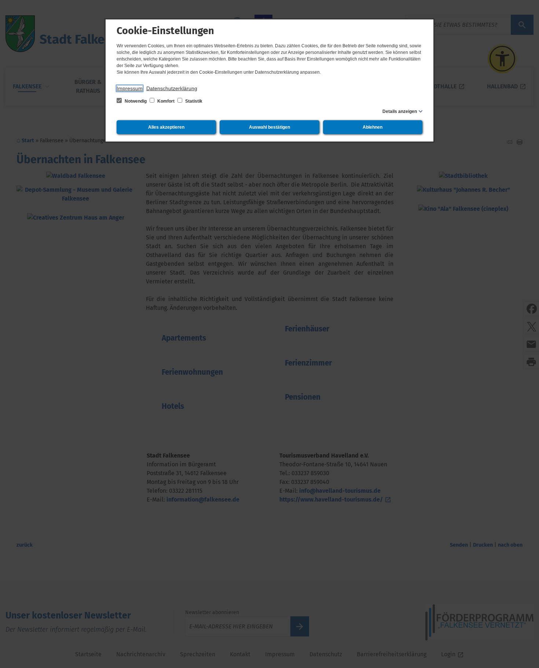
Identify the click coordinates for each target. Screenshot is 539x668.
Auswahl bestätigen (269, 127)
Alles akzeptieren (166, 127)
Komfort (166, 101)
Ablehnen (372, 127)
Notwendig (136, 101)
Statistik (193, 101)
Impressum (130, 88)
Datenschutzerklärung (171, 88)
